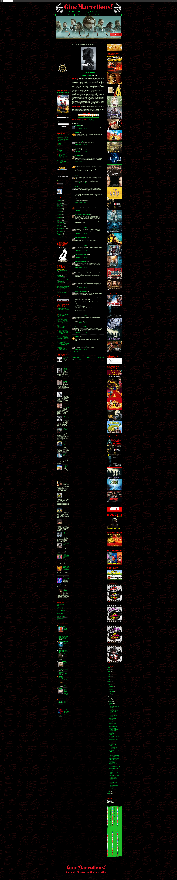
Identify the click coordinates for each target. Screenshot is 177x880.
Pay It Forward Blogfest (63, 331)
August (110, 693)
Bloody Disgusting (60, 618)
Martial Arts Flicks (116, 14)
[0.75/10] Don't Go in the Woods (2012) (114, 724)
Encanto (59, 144)
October (111, 689)
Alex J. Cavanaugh (79, 141)
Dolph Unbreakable (62, 638)
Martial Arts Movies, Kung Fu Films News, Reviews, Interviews (63, 636)
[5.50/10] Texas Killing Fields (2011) (113, 740)
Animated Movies (60, 223)
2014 (109, 681)
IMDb (58, 605)
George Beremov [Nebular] (81, 227)
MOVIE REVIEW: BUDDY (65, 628)
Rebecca (77, 148)
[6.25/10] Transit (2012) (113, 726)
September (111, 691)
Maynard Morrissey (79, 206)
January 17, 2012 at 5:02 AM (81, 172)
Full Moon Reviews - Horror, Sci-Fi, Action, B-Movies (63, 651)
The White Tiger (62, 157)
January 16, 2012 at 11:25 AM (81, 151)
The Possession (60, 276)
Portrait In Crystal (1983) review (65, 702)
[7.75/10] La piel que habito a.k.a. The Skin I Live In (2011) (66, 405)
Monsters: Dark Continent (62, 270)
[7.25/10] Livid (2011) (113, 732)
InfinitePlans (78, 125)
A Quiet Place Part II (62, 161)
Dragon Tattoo (85, 75)
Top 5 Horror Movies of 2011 (62, 292)
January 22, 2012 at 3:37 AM (81, 349)
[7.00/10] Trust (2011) (113, 768)
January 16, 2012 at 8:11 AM (81, 137)
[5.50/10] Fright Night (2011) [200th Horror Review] (66, 430)
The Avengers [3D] (61, 281)
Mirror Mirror (59, 282)
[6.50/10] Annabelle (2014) (65, 590)
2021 (109, 669)
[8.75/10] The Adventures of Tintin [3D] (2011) (65, 510)
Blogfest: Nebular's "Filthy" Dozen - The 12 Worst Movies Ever (63, 309)
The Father (61, 162)
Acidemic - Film (61, 708)
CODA (59, 143)
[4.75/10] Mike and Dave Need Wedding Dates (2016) (66, 556)
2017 (109, 676)
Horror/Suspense (60, 226)
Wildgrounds (61, 672)
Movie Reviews (60, 14)
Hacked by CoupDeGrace (63, 673)
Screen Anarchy (60, 608)
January (111, 704)
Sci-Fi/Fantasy (60, 236)
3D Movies (59, 220)
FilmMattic (77, 186)
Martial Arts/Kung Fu (61, 228)
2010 (109, 793)
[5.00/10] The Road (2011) (114, 775)
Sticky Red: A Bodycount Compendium (61, 677)
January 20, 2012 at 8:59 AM (81, 250)
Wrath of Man (61, 164)
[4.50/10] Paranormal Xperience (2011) (113, 778)
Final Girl (60, 688)
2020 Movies (59, 217)
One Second (61, 153)
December (111, 686)
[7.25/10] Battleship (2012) (65, 533)
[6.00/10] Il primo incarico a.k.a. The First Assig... (114, 756)
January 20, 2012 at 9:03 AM (81, 287)
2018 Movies (59, 214)
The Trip (59, 146)
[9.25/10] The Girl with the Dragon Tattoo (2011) (114, 722)
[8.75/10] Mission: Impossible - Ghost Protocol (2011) (113, 710)
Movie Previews (60, 231)
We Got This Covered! (61, 610)
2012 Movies (59, 205)
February (111, 703)
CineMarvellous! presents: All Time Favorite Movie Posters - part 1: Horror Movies (66, 522)
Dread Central (60, 619)
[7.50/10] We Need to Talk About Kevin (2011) (114, 759)
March (110, 701)
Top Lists (69, 14)
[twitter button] (60, 180)
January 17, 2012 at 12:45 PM (81, 202)
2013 (109, 683)
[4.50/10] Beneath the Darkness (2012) (113, 713)
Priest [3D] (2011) (61, 326)
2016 (109, 678)
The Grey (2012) (62, 348)
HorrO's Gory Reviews (63, 641)
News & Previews (79, 14)
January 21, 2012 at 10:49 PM (81, 342)
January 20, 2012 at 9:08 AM (81, 322)
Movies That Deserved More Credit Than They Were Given (63, 338)
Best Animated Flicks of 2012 (63, 286)
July (110, 694)
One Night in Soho (62, 151)
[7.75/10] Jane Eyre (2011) (65, 381)
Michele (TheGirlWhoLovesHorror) (82, 214)
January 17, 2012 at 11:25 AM (81, 182)
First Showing (60, 607)
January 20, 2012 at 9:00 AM (81, 267)
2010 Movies (59, 202)
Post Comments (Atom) (82, 359)
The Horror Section (88, 14)
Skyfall (58, 275)
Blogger (90, 877)
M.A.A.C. (59, 615)
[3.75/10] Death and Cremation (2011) (113, 748)
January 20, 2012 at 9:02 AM (81, 278)
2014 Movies (59, 208)
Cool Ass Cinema (62, 699)
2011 (109, 791)
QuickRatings (59, 234)
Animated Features (97, 14)
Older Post (101, 357)
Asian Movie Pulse (61, 616)
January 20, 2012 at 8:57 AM (81, 233)
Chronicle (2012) (62, 328)
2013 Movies (59, 206)
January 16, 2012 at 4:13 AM (81, 128)
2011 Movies (78, 120)
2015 (109, 679)
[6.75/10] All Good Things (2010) (65, 393)
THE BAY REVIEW (65, 643)
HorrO (76, 175)
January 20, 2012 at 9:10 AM (81, 332)
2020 (109, 671)
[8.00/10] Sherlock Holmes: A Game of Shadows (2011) (113, 729)
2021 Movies (59, 219)
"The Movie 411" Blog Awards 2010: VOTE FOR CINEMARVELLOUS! (66, 496)
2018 (109, 674)
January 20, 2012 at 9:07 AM (81, 311)
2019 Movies (59, 216)
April (110, 699)
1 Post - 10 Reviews (61, 199)
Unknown (77, 132)
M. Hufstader (78, 155)
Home (88, 357)
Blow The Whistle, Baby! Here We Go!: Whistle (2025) (66, 682)
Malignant (60, 155)
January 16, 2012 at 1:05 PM (81, 161)
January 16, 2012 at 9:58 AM (81, 144)
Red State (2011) (61, 327)
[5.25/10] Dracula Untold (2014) (66, 417)
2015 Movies (59, 209)
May (110, 698)
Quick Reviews (60, 233)
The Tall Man (59, 277)
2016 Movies (59, 211)
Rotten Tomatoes (60, 604)
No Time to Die (62, 154)
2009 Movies (59, 200)
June (110, 696)
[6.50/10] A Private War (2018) (65, 369)
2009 (109, 795)
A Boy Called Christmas (63, 156)
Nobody (60, 150)
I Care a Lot (60, 145)
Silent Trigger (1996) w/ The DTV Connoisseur (66, 656)
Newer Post (75, 357)
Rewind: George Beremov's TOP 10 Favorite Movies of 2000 (66, 568)
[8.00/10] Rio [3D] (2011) (65, 466)
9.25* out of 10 (84, 120)
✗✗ (76, 165)
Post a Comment (77, 351)
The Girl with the (88, 73)
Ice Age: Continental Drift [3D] (63, 279)
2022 (109, 667)
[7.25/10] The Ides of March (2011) (113, 762)
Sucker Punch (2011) (62, 330)
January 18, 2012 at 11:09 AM (81, 210)
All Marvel (107, 14)
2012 (109, 684)
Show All (68, 718)
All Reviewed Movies (91, 120)
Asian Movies (60, 225)
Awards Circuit (60, 613)
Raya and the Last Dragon (63, 139)
